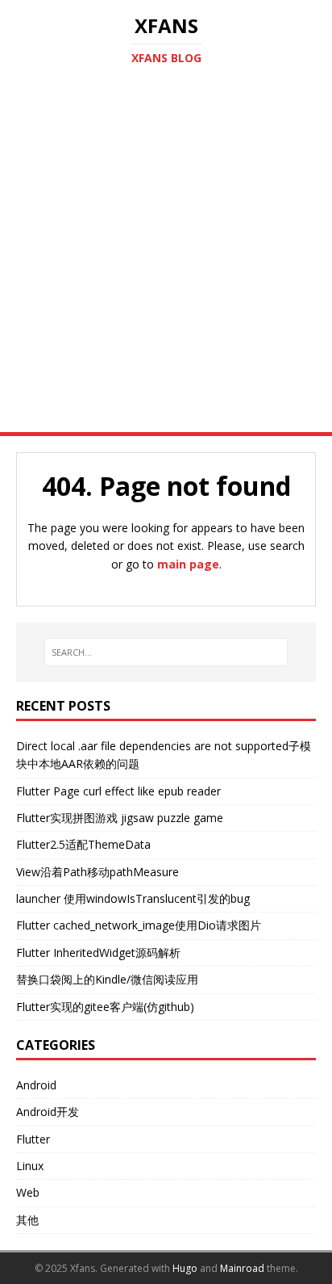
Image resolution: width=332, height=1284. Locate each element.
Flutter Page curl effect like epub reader (118, 791)
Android (36, 1085)
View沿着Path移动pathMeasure (97, 871)
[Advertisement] (166, 257)
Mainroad (242, 1268)
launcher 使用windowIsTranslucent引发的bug (133, 898)
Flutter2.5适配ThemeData (83, 844)
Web (27, 1192)
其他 (27, 1219)
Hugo (184, 1268)
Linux (30, 1165)
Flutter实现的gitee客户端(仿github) (105, 1006)
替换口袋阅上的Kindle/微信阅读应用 (107, 979)
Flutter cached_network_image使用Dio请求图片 (138, 925)
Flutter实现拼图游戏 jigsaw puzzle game (119, 817)
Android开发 (47, 1111)
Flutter (33, 1139)
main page (188, 564)
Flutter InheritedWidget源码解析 (98, 952)
